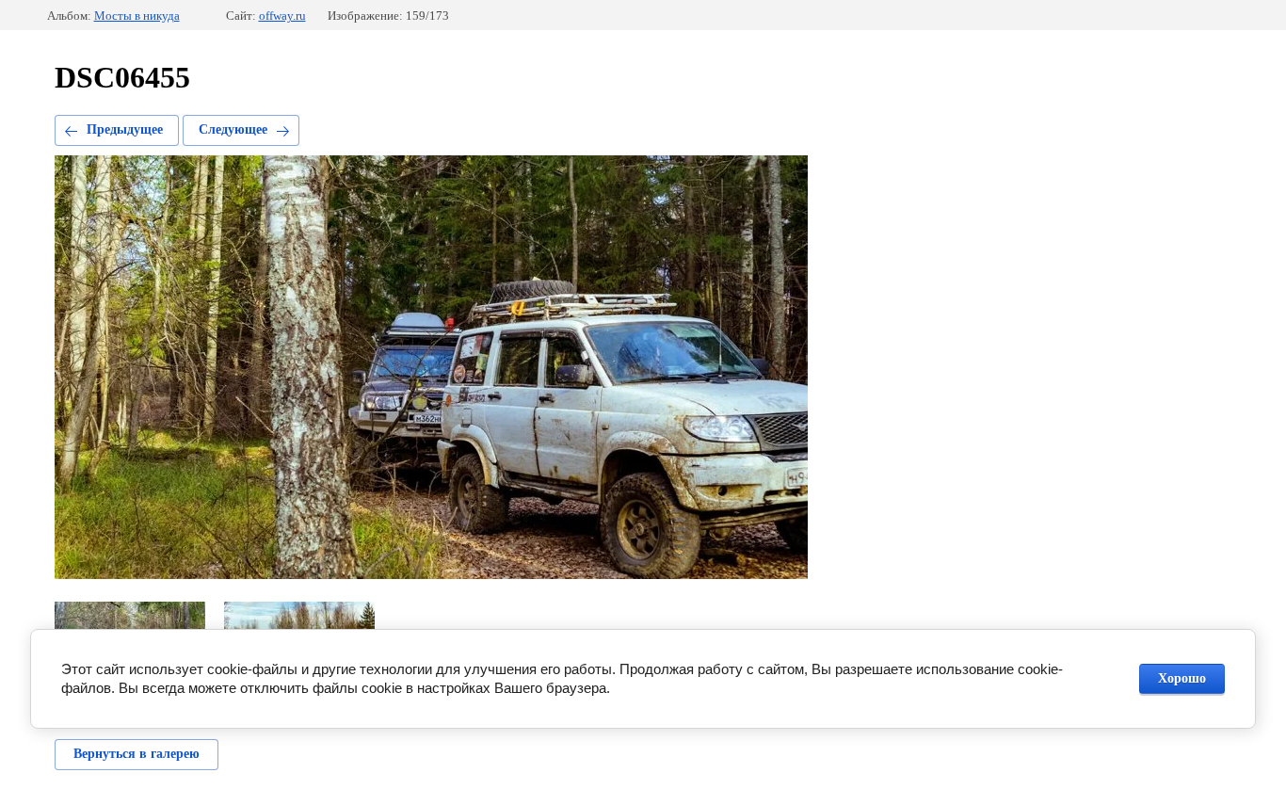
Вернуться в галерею (136, 754)
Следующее (233, 129)
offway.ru (282, 15)
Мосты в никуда (137, 15)
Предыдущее (125, 129)
